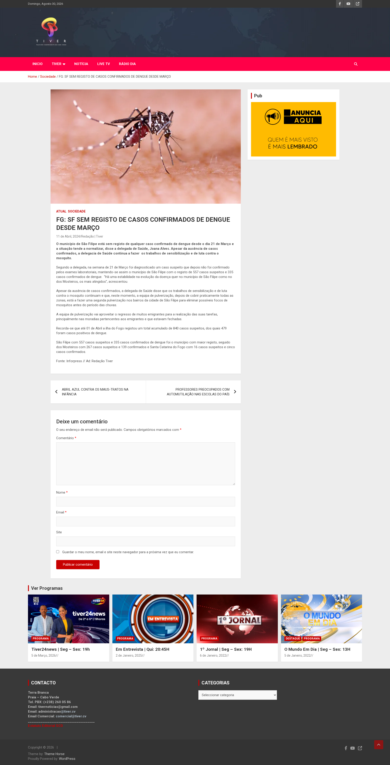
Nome (62, 492)
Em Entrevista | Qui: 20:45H (142, 649)
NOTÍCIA (81, 64)
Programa (41, 638)
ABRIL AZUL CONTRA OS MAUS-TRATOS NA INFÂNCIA (95, 391)
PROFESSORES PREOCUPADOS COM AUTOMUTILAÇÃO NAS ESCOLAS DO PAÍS (198, 391)
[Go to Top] (378, 744)
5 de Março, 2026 (43, 655)
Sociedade (77, 211)
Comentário (66, 438)
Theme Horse (54, 754)
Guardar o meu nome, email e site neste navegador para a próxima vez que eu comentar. (128, 552)
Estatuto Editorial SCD (45, 726)
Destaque (293, 638)
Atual (61, 211)
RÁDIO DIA (127, 64)
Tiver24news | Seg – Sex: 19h (60, 649)
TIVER (56, 64)
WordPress (67, 759)
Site (59, 532)
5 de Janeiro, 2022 (297, 655)
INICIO (37, 64)
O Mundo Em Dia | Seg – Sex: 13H (317, 649)
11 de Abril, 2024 (68, 236)
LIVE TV (103, 64)
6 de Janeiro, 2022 (213, 655)
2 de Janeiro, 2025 (129, 655)
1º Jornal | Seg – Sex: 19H (226, 649)
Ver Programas (47, 588)
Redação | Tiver (92, 236)
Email (61, 512)
